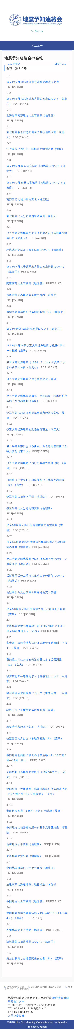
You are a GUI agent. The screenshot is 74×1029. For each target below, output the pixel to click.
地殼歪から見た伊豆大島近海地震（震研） (32, 592)
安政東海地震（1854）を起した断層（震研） (34, 810)
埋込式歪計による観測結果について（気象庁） (35, 249)
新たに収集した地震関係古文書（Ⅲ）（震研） (35, 958)
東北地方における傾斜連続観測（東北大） (32, 216)
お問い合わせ (16, 1015)
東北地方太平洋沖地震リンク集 (46, 986)
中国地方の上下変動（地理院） (25, 901)
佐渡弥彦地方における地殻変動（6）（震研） (34, 738)
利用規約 (24, 989)
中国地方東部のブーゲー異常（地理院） (31, 867)
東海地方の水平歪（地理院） (24, 856)
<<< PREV (14, 64)
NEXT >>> (60, 64)
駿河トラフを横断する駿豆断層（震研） (31, 709)
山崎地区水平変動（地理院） (24, 844)
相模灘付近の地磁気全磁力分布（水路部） (32, 295)
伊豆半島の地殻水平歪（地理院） (27, 496)
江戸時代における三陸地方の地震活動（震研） (35, 149)
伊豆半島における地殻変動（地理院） (30, 508)
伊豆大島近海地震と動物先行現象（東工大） (34, 429)
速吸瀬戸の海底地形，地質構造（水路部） (32, 884)
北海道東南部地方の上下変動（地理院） (31, 115)
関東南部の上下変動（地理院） (25, 283)
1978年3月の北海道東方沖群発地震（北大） (34, 81)
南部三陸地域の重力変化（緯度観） (28, 199)
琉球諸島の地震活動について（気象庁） (31, 941)
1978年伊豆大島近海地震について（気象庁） (34, 328)
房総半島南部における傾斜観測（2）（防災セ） (36, 311)
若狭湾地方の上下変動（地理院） (27, 726)
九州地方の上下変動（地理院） (25, 929)
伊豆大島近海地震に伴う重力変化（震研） (32, 379)
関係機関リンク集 (15, 986)
